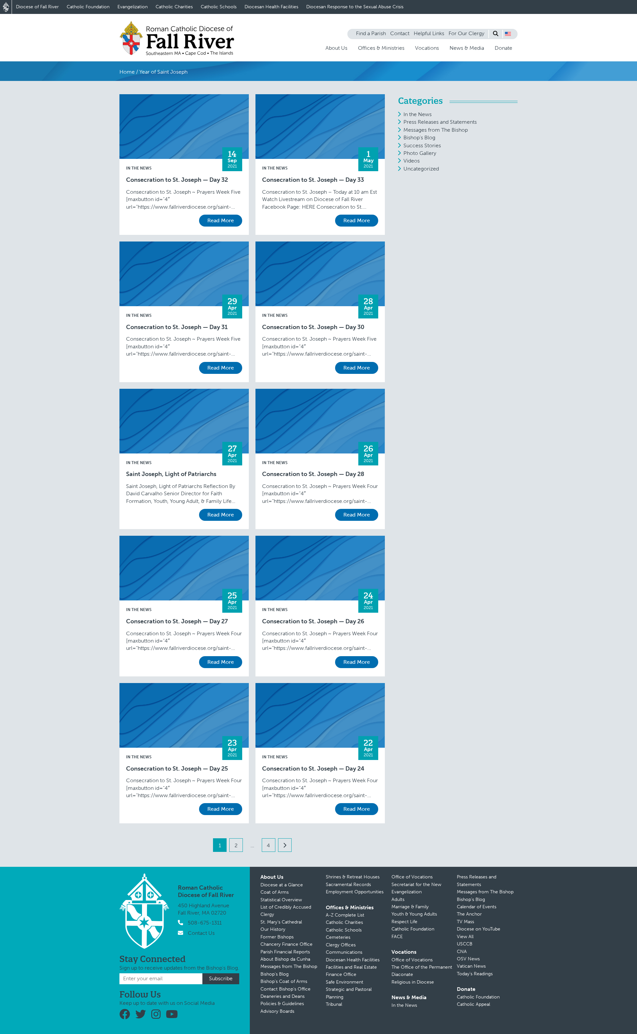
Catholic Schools (219, 7)
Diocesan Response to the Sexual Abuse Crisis (354, 7)
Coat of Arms (274, 892)
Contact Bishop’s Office (285, 989)
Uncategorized (421, 169)
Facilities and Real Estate (351, 967)
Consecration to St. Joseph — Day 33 (313, 179)
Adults (397, 899)
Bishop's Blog (419, 137)
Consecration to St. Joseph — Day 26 (313, 621)
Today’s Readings (475, 974)
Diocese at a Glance (281, 885)
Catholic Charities (174, 7)
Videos (411, 161)
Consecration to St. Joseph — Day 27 (177, 621)
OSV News (468, 959)
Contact (399, 33)
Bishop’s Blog (274, 974)
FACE (397, 936)
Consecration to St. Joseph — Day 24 (313, 768)
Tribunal (334, 1004)
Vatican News (471, 966)
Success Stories (422, 145)
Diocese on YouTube (478, 929)
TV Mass (465, 922)
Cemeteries (338, 937)
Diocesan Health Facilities (271, 7)
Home (127, 72)
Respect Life (404, 922)
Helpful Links (429, 33)
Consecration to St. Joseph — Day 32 (177, 179)
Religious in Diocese (412, 982)
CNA (462, 951)
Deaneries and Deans (282, 996)
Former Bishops (277, 937)
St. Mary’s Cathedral (281, 922)
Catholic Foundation (88, 7)
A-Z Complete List (345, 915)
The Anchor (469, 914)
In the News (139, 168)
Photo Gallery (419, 153)
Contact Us (201, 933)
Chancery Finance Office (286, 944)
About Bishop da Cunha (285, 959)
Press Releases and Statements (440, 122)
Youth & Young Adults (414, 914)
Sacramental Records (348, 884)
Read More (220, 220)
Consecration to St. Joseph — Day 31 (177, 327)
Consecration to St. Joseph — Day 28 (313, 474)
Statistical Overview (281, 900)
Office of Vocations (412, 877)
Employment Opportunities (355, 892)
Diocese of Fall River (37, 7)
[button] (508, 33)
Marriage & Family (410, 907)
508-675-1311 (205, 923)
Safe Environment (344, 982)
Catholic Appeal (473, 1004)
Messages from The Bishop (435, 130)
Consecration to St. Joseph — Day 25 (177, 768)
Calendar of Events (476, 907)
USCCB (464, 944)
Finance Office (341, 974)
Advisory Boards (277, 1011)
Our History (272, 929)
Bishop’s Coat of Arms (283, 981)
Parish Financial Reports (285, 952)
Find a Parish (371, 33)
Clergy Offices (341, 945)
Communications (344, 952)
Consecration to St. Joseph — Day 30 (313, 327)
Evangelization (132, 7)
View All (465, 936)
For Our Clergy (466, 33)
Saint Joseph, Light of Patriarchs (171, 474)
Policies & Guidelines (282, 1003)
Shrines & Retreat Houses (353, 877)
